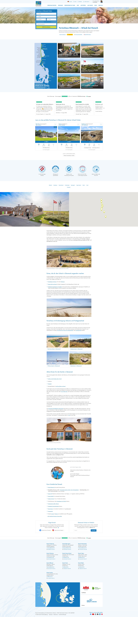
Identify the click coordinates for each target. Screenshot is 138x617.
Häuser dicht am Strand (52, 284)
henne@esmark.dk (65, 557)
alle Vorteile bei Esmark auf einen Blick (55, 516)
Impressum (51, 614)
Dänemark (60, 5)
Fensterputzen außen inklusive (53, 503)
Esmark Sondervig (50, 543)
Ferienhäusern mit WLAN (61, 501)
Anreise (39, 13)
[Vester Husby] (41, 46)
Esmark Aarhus (50, 572)
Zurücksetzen (54, 21)
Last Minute (70, 34)
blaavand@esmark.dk (50, 567)
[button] (102, 204)
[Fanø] (44, 68)
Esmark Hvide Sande (82, 543)
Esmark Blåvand (50, 563)
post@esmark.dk (49, 576)
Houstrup (68, 187)
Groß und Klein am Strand (60, 386)
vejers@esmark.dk (81, 557)
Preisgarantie (50, 511)
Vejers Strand (79, 185)
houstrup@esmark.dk (50, 557)
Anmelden (94, 530)
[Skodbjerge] (41, 55)
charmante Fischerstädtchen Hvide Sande (55, 408)
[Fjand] (41, 45)
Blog (95, 5)
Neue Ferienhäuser (63, 34)
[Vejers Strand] (40, 62)
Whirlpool (62, 281)
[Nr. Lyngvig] (40, 51)
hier (69, 415)
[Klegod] (40, 50)
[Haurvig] (41, 54)
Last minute (90, 5)
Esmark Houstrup (50, 553)
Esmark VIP (50, 493)
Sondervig (55, 185)
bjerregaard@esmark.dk (66, 547)
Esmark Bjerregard (66, 543)
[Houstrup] (42, 59)
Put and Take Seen (64, 391)
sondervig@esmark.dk (50, 547)
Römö (84, 185)
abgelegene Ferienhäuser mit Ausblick (55, 286)
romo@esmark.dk (81, 567)
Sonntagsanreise (78, 330)
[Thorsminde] (41, 44)
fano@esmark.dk (65, 567)
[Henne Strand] (41, 60)
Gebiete (39, 16)
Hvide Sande (67, 185)
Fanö (87, 185)
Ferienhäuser (46, 27)
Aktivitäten (83, 5)
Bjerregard (73, 185)
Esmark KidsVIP (51, 496)
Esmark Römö (81, 563)
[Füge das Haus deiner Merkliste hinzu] (55, 124)
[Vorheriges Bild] (34, 108)
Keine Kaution (50, 508)
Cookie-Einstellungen (62, 614)
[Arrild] (52, 76)
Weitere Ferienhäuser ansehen (69, 155)
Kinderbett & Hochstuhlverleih (53, 506)
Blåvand (50, 185)
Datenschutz (55, 614)
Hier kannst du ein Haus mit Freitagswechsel (65, 330)
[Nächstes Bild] (104, 108)
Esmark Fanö (65, 563)
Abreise (56, 514)
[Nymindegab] (41, 57)
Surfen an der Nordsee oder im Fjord (55, 378)
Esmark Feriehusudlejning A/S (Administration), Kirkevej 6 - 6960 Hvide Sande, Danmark (51, 612)
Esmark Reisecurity (51, 487)
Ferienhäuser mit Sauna (52, 281)
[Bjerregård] (41, 56)
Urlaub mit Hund (51, 498)
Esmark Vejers (81, 553)
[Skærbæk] (49, 75)
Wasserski (49, 383)
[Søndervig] (40, 49)
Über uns (100, 5)
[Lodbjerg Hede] (42, 48)
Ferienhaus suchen (51, 5)
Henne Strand (61, 185)
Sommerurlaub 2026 (78, 34)
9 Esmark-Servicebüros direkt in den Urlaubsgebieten (69, 490)
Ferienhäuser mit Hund (69, 5)
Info (78, 5)
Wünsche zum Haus (41, 21)
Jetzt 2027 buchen (87, 34)
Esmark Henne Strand (66, 553)
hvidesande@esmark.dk (82, 547)
